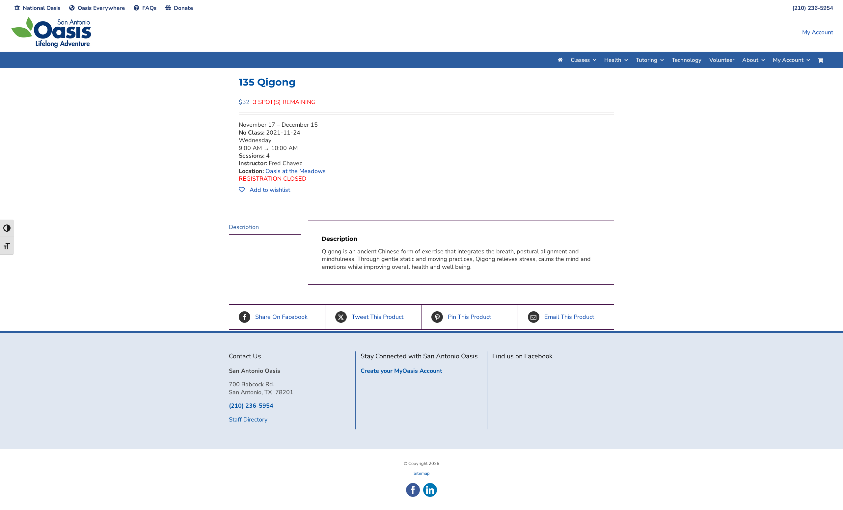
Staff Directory (248, 419)
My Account (817, 32)
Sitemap (422, 473)
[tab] (265, 227)
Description (244, 227)
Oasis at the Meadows (295, 171)
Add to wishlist (269, 190)
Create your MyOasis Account (401, 371)
